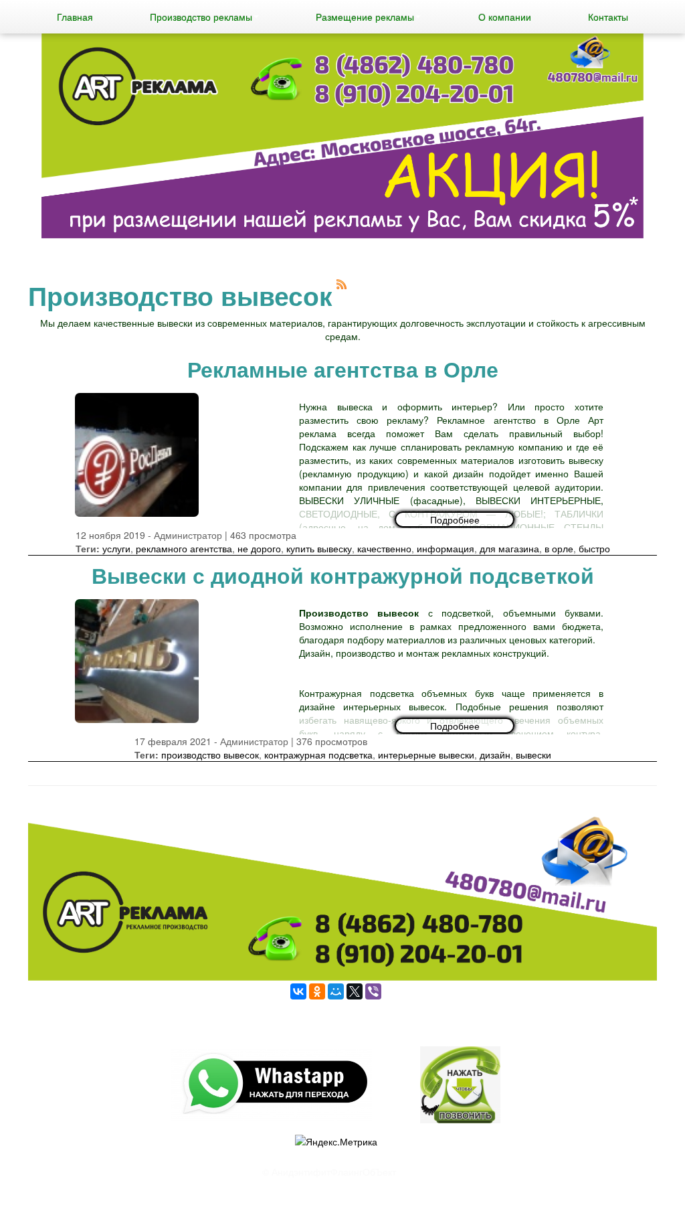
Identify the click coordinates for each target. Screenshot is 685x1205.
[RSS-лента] (341, 282)
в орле (559, 548)
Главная (75, 16)
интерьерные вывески (426, 754)
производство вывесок (210, 754)
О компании (504, 16)
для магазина (509, 548)
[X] (355, 991)
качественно (384, 548)
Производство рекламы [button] (201, 16)
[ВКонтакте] (298, 991)
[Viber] (373, 991)
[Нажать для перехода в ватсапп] (342, 137)
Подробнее (455, 519)
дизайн (495, 754)
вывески (533, 754)
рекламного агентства (184, 548)
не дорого (259, 548)
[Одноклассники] (317, 991)
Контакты (608, 16)
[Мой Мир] (336, 991)
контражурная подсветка (318, 754)
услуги (116, 548)
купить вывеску (319, 548)
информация (445, 548)
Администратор (188, 535)
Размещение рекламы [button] (365, 16)
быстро (594, 548)
